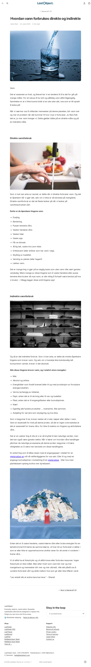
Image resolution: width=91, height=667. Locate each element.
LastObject (13, 662)
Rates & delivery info (30, 617)
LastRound (8, 634)
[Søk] (7, 3)
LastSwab (8, 627)
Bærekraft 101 (47, 11)
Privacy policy (51, 632)
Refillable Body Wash (12, 639)
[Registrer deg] (83, 613)
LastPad (7, 637)
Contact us (50, 639)
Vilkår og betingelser (45, 662)
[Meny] (2, 3)
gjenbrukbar (53, 460)
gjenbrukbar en (17, 456)
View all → (8, 644)
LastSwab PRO (9, 629)
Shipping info (51, 627)
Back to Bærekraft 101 (69, 590)
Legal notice (50, 637)
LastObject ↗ (28, 662)
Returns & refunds (52, 629)
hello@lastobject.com (22, 655)
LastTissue (8, 632)
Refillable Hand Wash (12, 642)
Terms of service (52, 634)
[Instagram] (85, 662)
